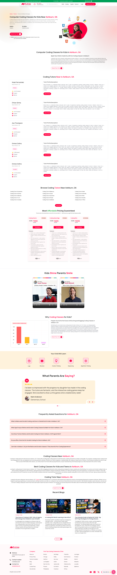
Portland (76, 556)
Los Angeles (46, 561)
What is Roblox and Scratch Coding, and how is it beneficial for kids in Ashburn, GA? (35, 421)
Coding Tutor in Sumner (15, 193)
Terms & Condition (34, 559)
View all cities (32, 569)
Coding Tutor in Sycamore (16, 191)
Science (76, 4)
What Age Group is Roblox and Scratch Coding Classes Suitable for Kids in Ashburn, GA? (37, 427)
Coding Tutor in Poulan (48, 197)
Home (11, 14)
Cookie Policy (33, 566)
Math (63, 4)
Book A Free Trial (90, 4)
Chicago (45, 556)
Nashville (66, 566)
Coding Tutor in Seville (80, 197)
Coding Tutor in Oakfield (48, 199)
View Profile (47, 93)
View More (58, 205)
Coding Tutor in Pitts (79, 195)
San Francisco (67, 556)
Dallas (55, 556)
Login (82, 4)
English (72, 4)
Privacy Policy (33, 556)
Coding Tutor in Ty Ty (15, 197)
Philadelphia (46, 569)
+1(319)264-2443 (16, 561)
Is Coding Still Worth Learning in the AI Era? (58, 517)
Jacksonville (56, 564)
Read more (58, 539)
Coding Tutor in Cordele (15, 199)
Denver (65, 561)
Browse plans (88, 1)
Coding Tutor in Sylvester (48, 195)
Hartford (45, 559)
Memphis (76, 561)
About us (32, 554)
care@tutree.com (16, 566)
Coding (66, 4)
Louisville (76, 564)
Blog (31, 561)
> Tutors (15, 14)
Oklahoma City (67, 564)
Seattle (65, 559)
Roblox (14, 88)
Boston (45, 554)
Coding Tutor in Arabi (80, 191)
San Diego (56, 554)
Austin (55, 561)
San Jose (56, 559)
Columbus (56, 569)
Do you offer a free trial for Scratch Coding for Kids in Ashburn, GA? (30, 440)
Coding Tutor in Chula (48, 193)
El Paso (65, 569)
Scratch (15, 169)
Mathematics (78, 515)
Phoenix (45, 566)
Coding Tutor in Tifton (80, 199)
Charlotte (66, 554)
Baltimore (76, 566)
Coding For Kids (18, 515)
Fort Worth (56, 566)
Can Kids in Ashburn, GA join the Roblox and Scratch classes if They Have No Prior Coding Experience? (41, 446)
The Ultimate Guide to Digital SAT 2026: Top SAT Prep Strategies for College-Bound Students (88, 518)
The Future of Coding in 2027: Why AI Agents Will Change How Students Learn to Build (28, 518)
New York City (47, 564)
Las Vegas (76, 554)
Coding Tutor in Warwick (15, 195)
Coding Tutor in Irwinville (80, 193)
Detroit (76, 559)
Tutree (37, 479)
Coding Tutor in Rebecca (48, 191)
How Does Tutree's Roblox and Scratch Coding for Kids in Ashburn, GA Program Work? (36, 434)
